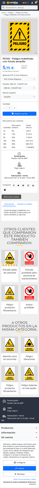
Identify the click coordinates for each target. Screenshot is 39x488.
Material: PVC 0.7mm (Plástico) (15, 75)
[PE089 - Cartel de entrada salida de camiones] (9, 258)
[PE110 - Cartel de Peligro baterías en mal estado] (29, 373)
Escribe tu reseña (12, 197)
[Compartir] (14, 185)
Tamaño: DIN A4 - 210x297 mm (15, 84)
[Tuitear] (18, 185)
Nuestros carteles (25, 204)
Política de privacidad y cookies (24, 479)
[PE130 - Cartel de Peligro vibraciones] (29, 344)
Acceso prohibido (29, 306)
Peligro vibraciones (29, 358)
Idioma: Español (9, 93)
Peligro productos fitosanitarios (9, 307)
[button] (32, 2)
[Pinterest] (23, 185)
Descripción (9, 204)
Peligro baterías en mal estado (29, 387)
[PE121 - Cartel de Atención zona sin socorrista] (9, 344)
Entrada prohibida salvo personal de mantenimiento (29, 274)
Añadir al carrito (19, 113)
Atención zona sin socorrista (10, 358)
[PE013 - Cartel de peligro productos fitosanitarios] (9, 293)
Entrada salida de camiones (10, 271)
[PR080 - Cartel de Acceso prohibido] (29, 293)
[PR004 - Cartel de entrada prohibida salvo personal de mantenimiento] (29, 258)
